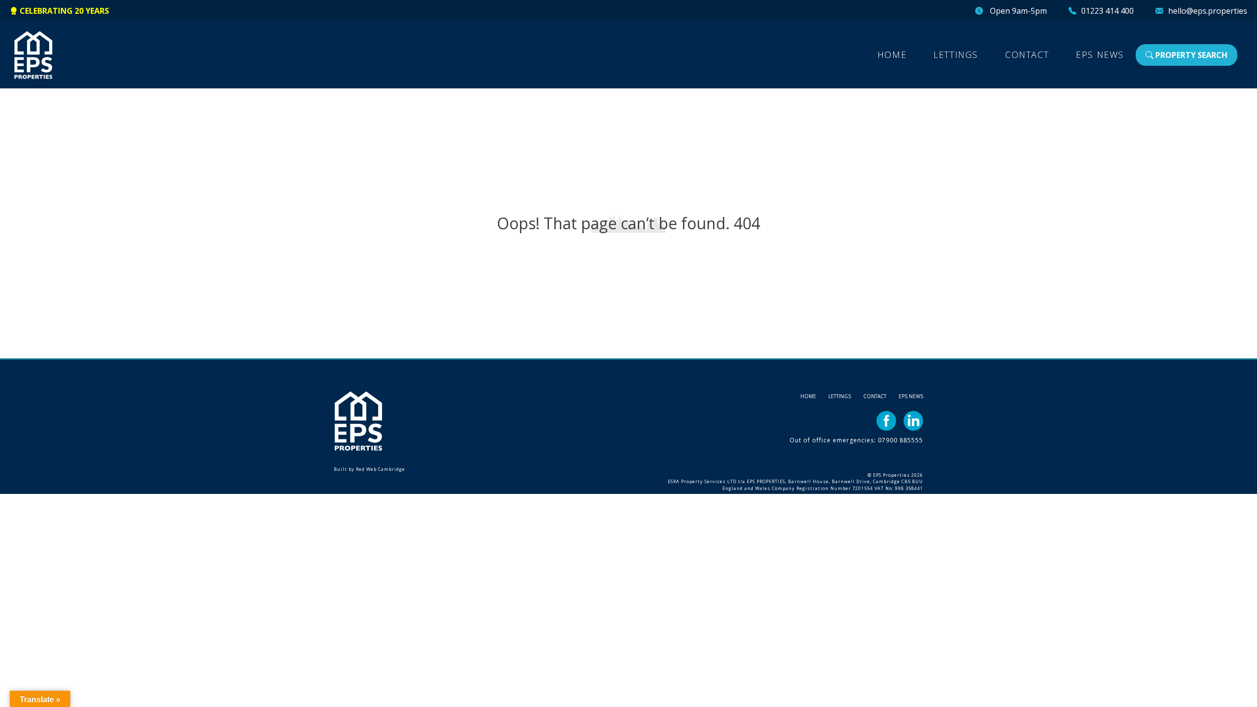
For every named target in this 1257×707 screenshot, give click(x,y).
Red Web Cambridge (380, 469)
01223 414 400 (1107, 10)
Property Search (1190, 55)
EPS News (1100, 54)
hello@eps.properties (1207, 10)
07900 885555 (900, 440)
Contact (1027, 54)
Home (891, 54)
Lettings (955, 54)
